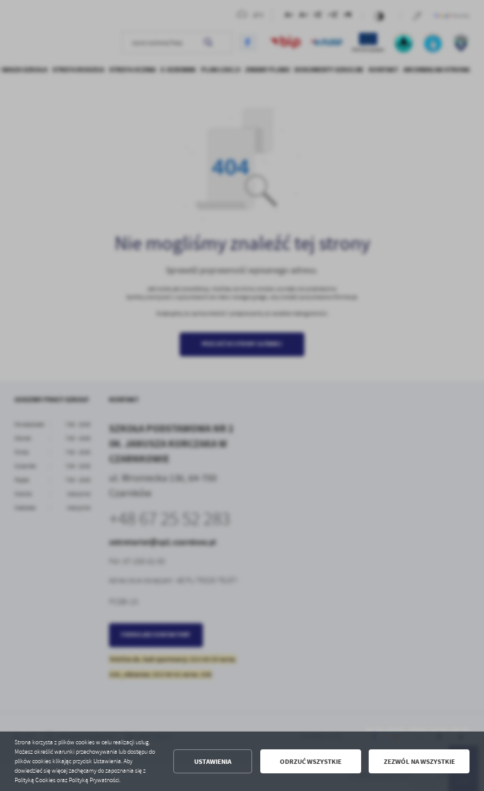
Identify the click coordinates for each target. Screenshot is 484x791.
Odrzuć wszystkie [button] (311, 761)
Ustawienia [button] (212, 761)
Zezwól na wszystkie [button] (419, 761)
